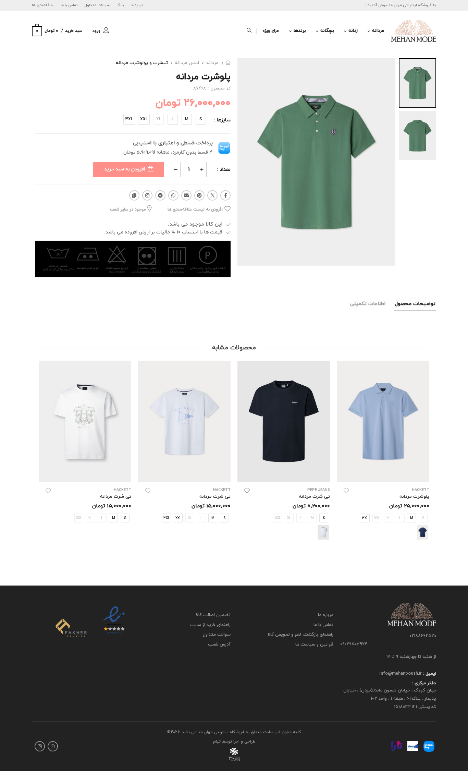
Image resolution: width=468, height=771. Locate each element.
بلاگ (120, 5)
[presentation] (424, 457)
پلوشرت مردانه (414, 496)
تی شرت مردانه (314, 496)
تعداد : (224, 169)
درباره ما (137, 5)
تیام (217, 741)
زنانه (353, 30)
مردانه (378, 30)
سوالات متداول (97, 5)
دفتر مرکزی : (424, 683)
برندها (300, 30)
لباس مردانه (187, 63)
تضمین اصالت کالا (213, 615)
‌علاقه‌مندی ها (43, 5)
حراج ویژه (271, 31)
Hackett (222, 490)
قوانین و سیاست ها (314, 644)
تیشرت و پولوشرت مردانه (142, 63)
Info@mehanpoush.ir (400, 674)
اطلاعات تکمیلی (367, 304)
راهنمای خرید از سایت (210, 625)
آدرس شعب (219, 644)
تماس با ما (69, 5)
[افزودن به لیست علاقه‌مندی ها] (346, 491)
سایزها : (222, 120)
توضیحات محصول (415, 304)
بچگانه (327, 30)
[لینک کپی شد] (134, 195)
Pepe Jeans (318, 490)
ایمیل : (429, 674)
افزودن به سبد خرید (124, 169)
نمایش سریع (383, 473)
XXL (144, 119)
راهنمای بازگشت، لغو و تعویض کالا (300, 634)
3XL (129, 119)
